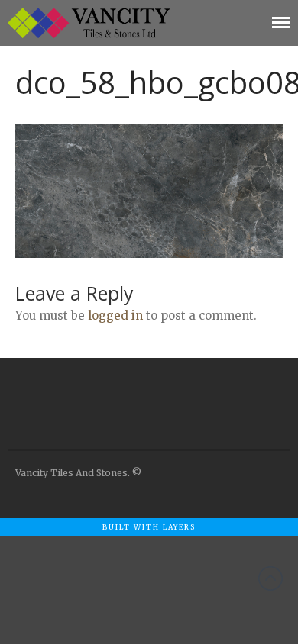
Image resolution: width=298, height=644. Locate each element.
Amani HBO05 (179, 588)
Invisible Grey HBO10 (194, 633)
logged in (115, 315)
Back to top (270, 578)
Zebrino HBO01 (181, 566)
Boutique (160, 543)
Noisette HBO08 (183, 610)
